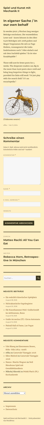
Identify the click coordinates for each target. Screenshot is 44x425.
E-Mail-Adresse (11, 200)
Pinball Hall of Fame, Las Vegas (19, 325)
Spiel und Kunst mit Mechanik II (17, 9)
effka (5, 125)
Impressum (11, 406)
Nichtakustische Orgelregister (19, 303)
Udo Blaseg (11, 346)
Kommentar (9, 155)
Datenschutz (11, 409)
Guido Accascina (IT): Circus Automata (23, 319)
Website (7, 211)
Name (6, 189)
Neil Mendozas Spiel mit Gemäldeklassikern (19, 365)
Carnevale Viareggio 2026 (24, 353)
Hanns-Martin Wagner (16, 362)
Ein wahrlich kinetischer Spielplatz (21, 297)
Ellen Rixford (11, 356)
